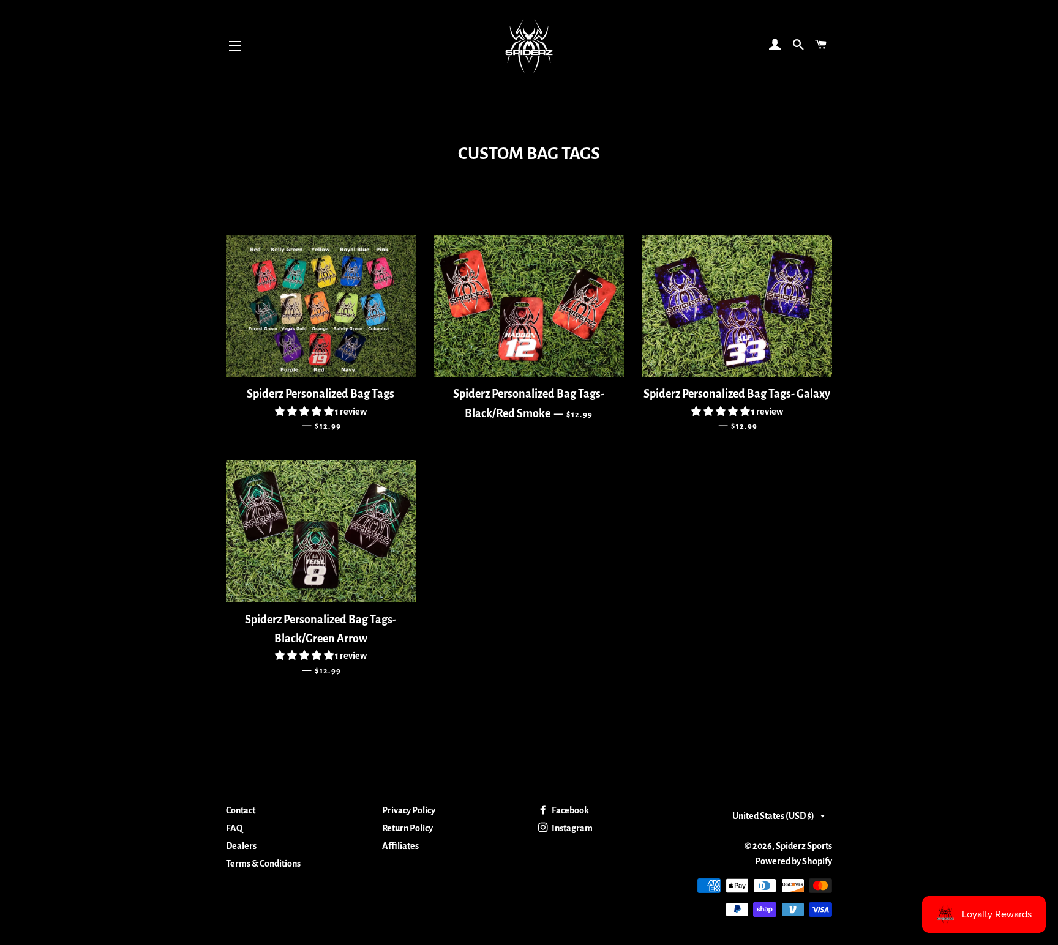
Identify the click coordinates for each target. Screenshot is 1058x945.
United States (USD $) (773, 816)
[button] (305, 412)
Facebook (569, 810)
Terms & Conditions (263, 864)
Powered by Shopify (793, 861)
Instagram (571, 828)
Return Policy (407, 828)
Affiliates (400, 846)
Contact (240, 810)
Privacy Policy (408, 810)
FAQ (234, 828)
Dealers (241, 846)
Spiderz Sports (804, 846)
